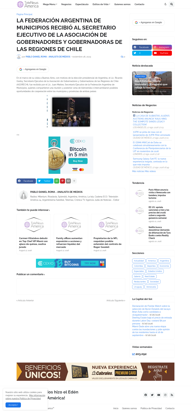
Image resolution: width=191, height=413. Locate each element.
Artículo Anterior (26, 300)
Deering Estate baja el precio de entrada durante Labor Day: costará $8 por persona (152, 320)
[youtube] (158, 395)
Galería (137, 276)
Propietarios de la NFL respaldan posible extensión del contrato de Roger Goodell (107, 242)
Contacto (169, 408)
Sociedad (154, 282)
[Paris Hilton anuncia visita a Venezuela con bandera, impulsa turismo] (139, 193)
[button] (165, 4)
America (152, 261)
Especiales (139, 271)
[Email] (68, 181)
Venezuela (151, 287)
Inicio (115, 408)
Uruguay (138, 287)
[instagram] (165, 395)
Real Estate (150, 276)
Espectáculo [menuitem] (82, 4)
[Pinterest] (62, 181)
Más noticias (138, 171)
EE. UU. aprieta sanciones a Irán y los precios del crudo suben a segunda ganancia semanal (159, 212)
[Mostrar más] (74, 181)
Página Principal (24, 14)
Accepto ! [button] (13, 405)
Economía (164, 266)
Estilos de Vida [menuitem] (100, 4)
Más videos (150, 171)
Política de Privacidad (151, 408)
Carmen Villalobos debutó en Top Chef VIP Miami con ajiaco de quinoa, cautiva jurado (33, 242)
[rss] (171, 395)
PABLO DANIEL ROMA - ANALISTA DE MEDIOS (56, 192)
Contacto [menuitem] (139, 4)
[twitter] (152, 395)
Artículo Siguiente (115, 300)
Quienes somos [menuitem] (122, 4)
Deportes (151, 266)
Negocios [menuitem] (66, 4)
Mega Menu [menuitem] (49, 4)
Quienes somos (129, 408)
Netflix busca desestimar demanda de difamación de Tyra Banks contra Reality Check (160, 232)
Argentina (164, 261)
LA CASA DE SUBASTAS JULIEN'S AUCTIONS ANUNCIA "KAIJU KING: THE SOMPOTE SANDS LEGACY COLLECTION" (151, 120)
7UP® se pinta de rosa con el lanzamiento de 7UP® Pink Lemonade (151, 133)
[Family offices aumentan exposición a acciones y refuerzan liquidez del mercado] (71, 224)
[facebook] (145, 395)
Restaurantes (140, 282)
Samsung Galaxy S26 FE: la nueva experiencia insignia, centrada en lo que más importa (150, 162)
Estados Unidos (155, 271)
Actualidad (139, 261)
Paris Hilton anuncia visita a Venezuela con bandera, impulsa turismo (159, 194)
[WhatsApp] (56, 181)
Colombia (138, 266)
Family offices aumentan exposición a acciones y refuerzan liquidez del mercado (69, 242)
